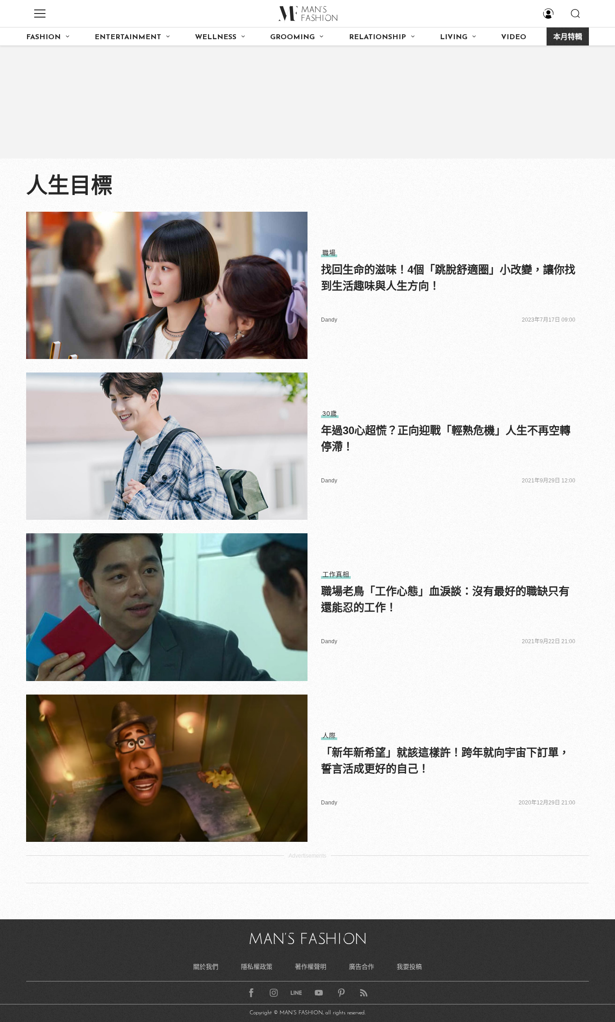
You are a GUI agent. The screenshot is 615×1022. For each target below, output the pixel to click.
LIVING (453, 37)
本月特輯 (567, 37)
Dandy (329, 320)
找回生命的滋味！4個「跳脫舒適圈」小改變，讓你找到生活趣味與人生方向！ (448, 277)
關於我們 (205, 966)
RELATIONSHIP (377, 37)
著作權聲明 (310, 966)
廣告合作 (361, 966)
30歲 (329, 413)
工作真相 (335, 574)
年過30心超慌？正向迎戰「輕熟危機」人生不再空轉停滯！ (445, 438)
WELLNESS (215, 37)
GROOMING (292, 37)
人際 (329, 735)
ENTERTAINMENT (128, 37)
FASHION (43, 37)
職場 (329, 252)
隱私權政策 (256, 966)
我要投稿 (409, 966)
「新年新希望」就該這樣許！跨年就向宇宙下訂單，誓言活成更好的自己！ (445, 760)
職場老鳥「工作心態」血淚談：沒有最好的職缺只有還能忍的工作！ (445, 599)
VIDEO (513, 37)
